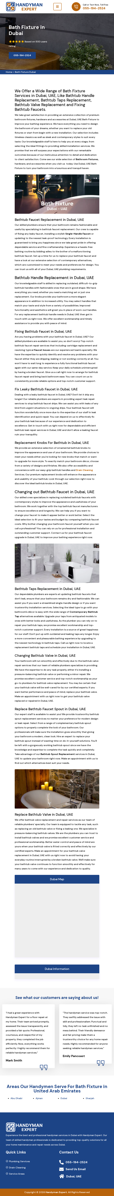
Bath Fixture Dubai (25, 72)
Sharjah (90, 1098)
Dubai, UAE (73, 1176)
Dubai (64, 1098)
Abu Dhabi (16, 1098)
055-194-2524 (94, 8)
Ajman (39, 1098)
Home (9, 72)
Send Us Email (76, 1169)
